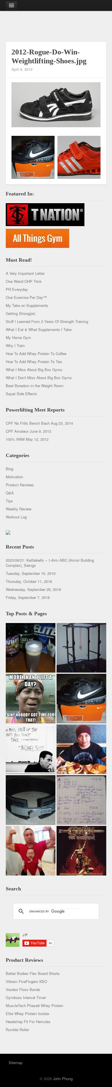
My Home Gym (18, 337)
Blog (9, 468)
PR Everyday (17, 289)
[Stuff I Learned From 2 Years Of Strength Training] (81, 800)
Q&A (10, 492)
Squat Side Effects (21, 393)
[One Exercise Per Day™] (30, 698)
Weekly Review (18, 509)
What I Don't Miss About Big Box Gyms (39, 377)
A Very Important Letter (25, 273)
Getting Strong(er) (20, 313)
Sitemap (15, 1062)
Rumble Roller (17, 1029)
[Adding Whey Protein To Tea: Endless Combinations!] (30, 648)
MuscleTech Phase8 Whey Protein (34, 1005)
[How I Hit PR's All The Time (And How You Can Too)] (30, 749)
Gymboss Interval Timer (26, 997)
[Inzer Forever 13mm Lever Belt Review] (30, 800)
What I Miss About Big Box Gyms (34, 369)
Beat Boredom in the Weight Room (34, 385)
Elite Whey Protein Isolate (27, 1013)
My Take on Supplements (27, 305)
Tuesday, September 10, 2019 (30, 573)
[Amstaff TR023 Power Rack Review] (81, 648)
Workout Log (16, 517)
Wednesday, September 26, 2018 (33, 589)
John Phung (63, 1078)
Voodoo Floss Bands (23, 989)
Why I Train (15, 345)
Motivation (14, 476)
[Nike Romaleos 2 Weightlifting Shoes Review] (81, 698)
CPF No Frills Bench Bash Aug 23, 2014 (39, 423)
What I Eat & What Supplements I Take (39, 329)
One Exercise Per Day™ (26, 297)
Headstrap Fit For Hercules (28, 1021)
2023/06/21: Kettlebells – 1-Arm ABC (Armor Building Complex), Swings (50, 562)
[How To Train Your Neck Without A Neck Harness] (81, 749)
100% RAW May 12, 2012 (27, 439)
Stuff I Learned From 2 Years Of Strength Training (47, 321)
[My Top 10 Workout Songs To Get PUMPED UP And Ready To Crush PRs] (81, 851)
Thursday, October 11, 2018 (29, 581)
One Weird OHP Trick (24, 281)
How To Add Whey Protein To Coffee (36, 353)
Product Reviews (20, 484)
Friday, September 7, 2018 (28, 597)
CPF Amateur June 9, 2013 (28, 431)
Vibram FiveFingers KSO (26, 981)
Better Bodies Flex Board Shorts (33, 973)
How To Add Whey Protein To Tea (34, 361)
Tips (9, 501)
